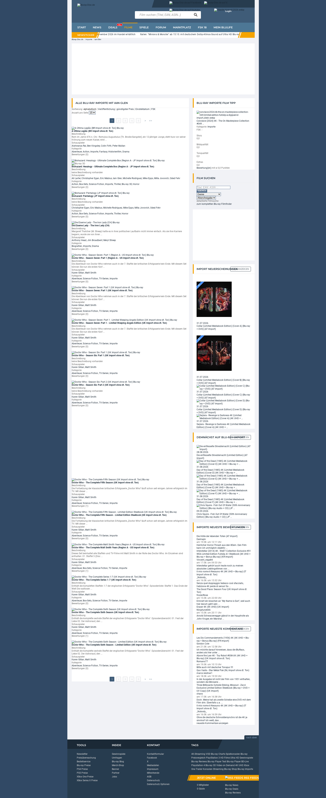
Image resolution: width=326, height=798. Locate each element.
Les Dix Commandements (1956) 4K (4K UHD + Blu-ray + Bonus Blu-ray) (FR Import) (223, 639)
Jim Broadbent (94, 240)
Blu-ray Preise (84, 765)
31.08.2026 (202, 467)
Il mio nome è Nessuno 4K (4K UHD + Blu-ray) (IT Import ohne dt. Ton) (221, 573)
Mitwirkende (153, 773)
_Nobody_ (202, 577)
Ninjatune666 (204, 610)
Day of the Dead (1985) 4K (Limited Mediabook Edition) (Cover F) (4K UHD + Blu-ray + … (220, 501)
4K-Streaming (198, 754)
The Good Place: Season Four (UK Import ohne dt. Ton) (222, 591)
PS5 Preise (82, 773)
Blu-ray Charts (218, 754)
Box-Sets (83, 184)
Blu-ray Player (234, 761)
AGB (149, 776)
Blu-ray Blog (118, 761)
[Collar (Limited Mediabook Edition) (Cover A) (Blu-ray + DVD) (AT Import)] (214, 299)
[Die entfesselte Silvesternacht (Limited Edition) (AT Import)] (224, 448)
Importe (88, 39)
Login (228, 11)
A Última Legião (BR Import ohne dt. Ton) (92, 131)
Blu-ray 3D (127, 184)
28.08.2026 (202, 452)
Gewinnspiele (118, 754)
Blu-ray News (231, 785)
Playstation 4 (198, 765)
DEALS (114, 26)
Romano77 (202, 661)
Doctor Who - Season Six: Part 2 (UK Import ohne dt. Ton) (101, 385)
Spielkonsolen (233, 754)
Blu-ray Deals (231, 789)
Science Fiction (96, 184)
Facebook (152, 757)
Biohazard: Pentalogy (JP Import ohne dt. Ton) (95, 196)
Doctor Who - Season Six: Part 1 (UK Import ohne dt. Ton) (101, 355)
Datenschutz (153, 780)
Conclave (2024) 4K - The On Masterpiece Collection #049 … (223, 122)
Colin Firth (106, 145)
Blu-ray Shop (230, 769)
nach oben (251, 737)
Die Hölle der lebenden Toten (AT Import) (217, 536)
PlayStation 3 (213, 757)
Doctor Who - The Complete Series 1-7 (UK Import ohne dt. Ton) (104, 580)
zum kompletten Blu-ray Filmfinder (214, 204)
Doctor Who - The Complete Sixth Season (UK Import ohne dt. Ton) (105, 612)
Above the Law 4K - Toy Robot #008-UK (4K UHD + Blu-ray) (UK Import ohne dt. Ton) (222, 657)
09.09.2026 (202, 511)
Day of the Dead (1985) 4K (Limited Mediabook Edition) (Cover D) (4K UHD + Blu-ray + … (220, 471)
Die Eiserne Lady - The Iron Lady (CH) (90, 225)
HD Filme (225, 757)
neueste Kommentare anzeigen (212, 723)
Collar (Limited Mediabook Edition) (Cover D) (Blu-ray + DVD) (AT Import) (223, 411)
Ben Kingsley (93, 145)
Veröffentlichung (106, 109)
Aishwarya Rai (79, 145)
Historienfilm (114, 151)
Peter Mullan (118, 145)
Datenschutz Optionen (158, 784)
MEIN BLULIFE (223, 27)
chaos (200, 693)
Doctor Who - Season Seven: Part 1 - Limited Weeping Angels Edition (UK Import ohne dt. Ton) (119, 323)
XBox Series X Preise (87, 780)
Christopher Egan (90, 178)
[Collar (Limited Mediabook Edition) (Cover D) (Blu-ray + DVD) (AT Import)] (224, 402)
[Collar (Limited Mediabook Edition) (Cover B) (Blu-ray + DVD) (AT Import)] (214, 353)
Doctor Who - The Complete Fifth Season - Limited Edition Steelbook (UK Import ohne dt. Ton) (119, 515)
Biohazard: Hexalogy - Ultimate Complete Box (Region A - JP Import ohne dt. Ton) (113, 166)
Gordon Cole (203, 643)
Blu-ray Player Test (217, 761)
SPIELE (144, 27)
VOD (208, 754)
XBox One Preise (85, 776)
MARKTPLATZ (182, 27)
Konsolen (207, 769)
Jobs (114, 776)
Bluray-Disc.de (77, 39)
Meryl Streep (109, 240)
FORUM (161, 27)
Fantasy (103, 151)
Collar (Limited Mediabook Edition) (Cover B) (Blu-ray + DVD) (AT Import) (223, 381)
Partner (115, 773)
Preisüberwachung (86, 757)
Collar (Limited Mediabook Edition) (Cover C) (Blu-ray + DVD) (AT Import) (223, 396)
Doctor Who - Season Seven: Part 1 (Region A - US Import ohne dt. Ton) (108, 258)
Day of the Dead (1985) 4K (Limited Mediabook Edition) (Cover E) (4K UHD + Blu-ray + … (220, 486)
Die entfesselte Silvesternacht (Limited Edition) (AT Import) (222, 457)
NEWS (97, 27)
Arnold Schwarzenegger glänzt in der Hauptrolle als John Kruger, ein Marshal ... (223, 617)
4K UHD (239, 765)
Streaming (218, 769)
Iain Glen (97, 39)
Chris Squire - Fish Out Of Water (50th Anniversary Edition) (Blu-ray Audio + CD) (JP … (222, 515)
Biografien (77, 246)
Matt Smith (90, 272)
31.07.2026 (202, 323)
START (81, 27)
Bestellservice (83, 761)
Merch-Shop (118, 765)
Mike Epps (148, 178)
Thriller (117, 184)
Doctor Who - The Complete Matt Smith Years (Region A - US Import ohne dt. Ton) (113, 547)
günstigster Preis (125, 109)
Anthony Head (79, 240)
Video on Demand (225, 765)
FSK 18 (202, 27)
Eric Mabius (106, 178)
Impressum (152, 769)
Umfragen (117, 757)
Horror (136, 184)
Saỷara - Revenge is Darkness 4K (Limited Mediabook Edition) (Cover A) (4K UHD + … (223, 426)
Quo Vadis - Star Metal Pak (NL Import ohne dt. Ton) (223, 670)
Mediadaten (153, 765)
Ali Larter (76, 178)
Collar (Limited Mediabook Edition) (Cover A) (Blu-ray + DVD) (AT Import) (223, 327)
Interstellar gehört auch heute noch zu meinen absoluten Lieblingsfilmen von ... (220, 567)
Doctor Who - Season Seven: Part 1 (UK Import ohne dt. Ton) (102, 290)
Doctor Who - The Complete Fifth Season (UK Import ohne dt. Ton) (105, 482)
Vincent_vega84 (205, 560)
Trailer (199, 769)
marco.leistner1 (204, 673)
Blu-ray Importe (245, 769)
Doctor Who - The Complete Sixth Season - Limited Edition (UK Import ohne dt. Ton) (114, 644)
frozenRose (202, 595)
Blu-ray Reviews (199, 761)
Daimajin (201, 539)
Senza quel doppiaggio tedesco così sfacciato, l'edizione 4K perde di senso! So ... (220, 585)
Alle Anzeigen (240, 269)
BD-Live (245, 761)
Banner (115, 769)
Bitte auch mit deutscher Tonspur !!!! (215, 667)
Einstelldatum (142, 109)
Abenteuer (77, 151)
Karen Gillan (78, 272)
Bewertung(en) (204, 168)
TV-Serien (104, 278)
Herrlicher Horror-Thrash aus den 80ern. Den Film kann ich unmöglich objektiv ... (222, 546)
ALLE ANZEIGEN (240, 437)
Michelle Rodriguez (132, 178)
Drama (125, 151)
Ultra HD (234, 757)
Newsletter (82, 754)
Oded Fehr (175, 178)
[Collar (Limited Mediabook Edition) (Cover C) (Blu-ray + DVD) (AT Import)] (224, 387)
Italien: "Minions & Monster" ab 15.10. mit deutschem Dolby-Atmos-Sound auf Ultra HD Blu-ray (180, 34)
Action (86, 151)
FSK (153, 109)
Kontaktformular (155, 754)
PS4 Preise (82, 769)
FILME (128, 27)
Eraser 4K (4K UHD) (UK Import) (213, 607)
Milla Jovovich (161, 178)
